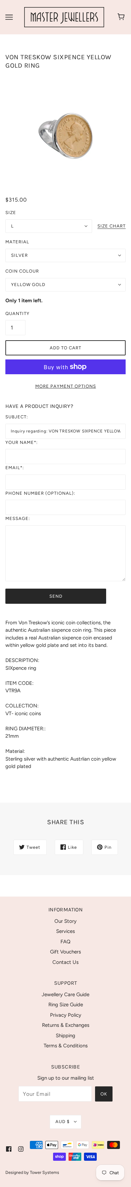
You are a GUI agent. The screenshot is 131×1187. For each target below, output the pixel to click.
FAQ (65, 942)
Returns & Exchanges (65, 1025)
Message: (17, 518)
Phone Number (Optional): (40, 493)
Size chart (111, 226)
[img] (9, 1148)
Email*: (14, 467)
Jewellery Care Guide (65, 994)
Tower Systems (44, 1172)
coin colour (22, 271)
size (10, 212)
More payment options (65, 386)
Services (65, 931)
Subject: (16, 416)
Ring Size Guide (65, 1005)
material (17, 241)
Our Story (65, 921)
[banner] (64, 17)
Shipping (65, 1036)
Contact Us (65, 962)
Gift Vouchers (65, 952)
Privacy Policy (65, 1015)
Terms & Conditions (66, 1046)
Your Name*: (21, 442)
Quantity (15, 313)
